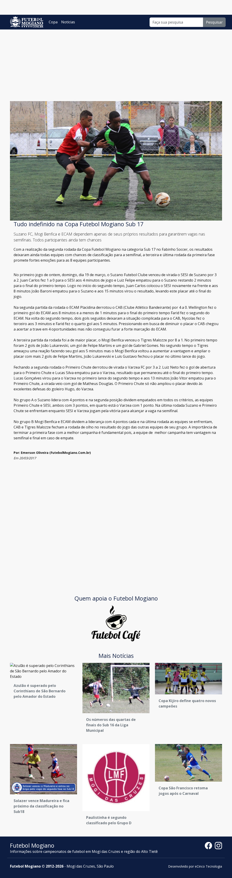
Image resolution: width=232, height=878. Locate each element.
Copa (53, 21)
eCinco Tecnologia (208, 866)
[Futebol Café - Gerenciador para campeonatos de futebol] (116, 622)
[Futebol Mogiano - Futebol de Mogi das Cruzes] (26, 22)
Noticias (68, 21)
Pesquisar (214, 22)
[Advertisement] (116, 63)
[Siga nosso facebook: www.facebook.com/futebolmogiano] (210, 845)
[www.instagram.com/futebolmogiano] (218, 845)
